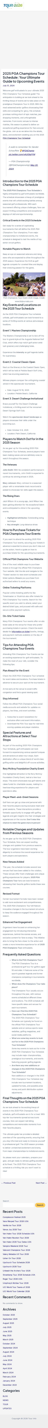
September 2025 (10, 1319)
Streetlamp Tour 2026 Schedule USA (19, 1275)
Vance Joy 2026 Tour (12, 1229)
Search (6, 1201)
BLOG (5, 1396)
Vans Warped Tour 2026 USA (15, 1221)
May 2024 (7, 1364)
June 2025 (7, 1331)
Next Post (41, 1183)
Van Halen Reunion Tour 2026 (16, 1238)
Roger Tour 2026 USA (12, 1279)
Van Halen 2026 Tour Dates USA (17, 1242)
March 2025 (8, 1339)
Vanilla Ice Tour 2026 (12, 1225)
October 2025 (9, 1315)
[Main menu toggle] (43, 5)
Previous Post (8, 1183)
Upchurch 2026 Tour (12, 1266)
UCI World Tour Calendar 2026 (16, 1291)
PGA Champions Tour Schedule (16, 138)
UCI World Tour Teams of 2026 (16, 1287)
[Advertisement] (24, 36)
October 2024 (9, 1344)
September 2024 (10, 1348)
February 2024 (9, 1377)
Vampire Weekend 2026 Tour (15, 1246)
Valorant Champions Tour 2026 (16, 1250)
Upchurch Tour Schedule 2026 (16, 1262)
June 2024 (7, 1360)
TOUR (5, 1404)
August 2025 (8, 1323)
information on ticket (21, 631)
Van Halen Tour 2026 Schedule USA (18, 1234)
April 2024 (7, 1368)
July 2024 (7, 1356)
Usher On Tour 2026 (12, 1258)
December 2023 (10, 1385)
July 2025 (7, 1327)
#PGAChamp (28, 150)
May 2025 (7, 1335)
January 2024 (9, 1381)
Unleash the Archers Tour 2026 (16, 1271)
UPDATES (7, 1408)
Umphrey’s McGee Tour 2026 (15, 1283)
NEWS (5, 1400)
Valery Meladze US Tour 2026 (16, 1254)
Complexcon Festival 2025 (14, 1217)
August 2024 (8, 1352)
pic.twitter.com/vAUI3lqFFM (22, 154)
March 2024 (8, 1372)
